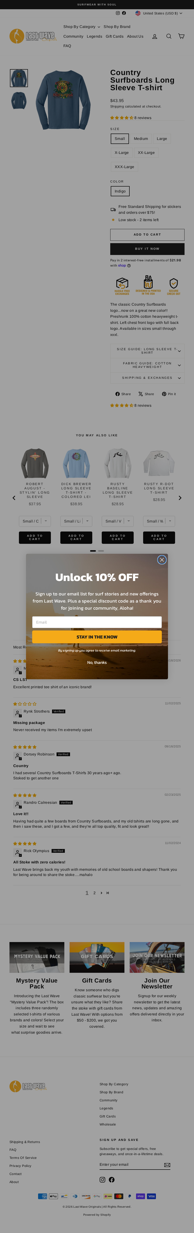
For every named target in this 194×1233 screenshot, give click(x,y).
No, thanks (97, 662)
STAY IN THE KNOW (97, 636)
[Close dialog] (162, 560)
